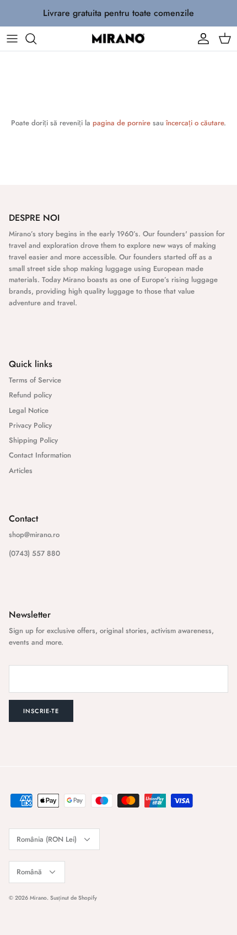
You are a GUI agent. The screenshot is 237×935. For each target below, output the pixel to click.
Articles (21, 470)
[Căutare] (36, 38)
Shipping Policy (33, 440)
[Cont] (200, 38)
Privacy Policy (30, 425)
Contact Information (40, 455)
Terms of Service (35, 380)
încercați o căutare (195, 123)
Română (29, 872)
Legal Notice (29, 410)
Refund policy (30, 395)
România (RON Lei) (47, 839)
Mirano (38, 898)
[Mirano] (118, 38)
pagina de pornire (121, 123)
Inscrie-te (41, 710)
